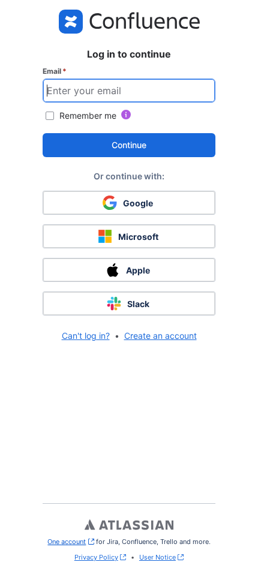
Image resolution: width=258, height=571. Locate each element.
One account (70, 541)
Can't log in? (86, 335)
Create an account (160, 335)
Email (55, 71)
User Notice (157, 557)
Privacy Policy (96, 557)
